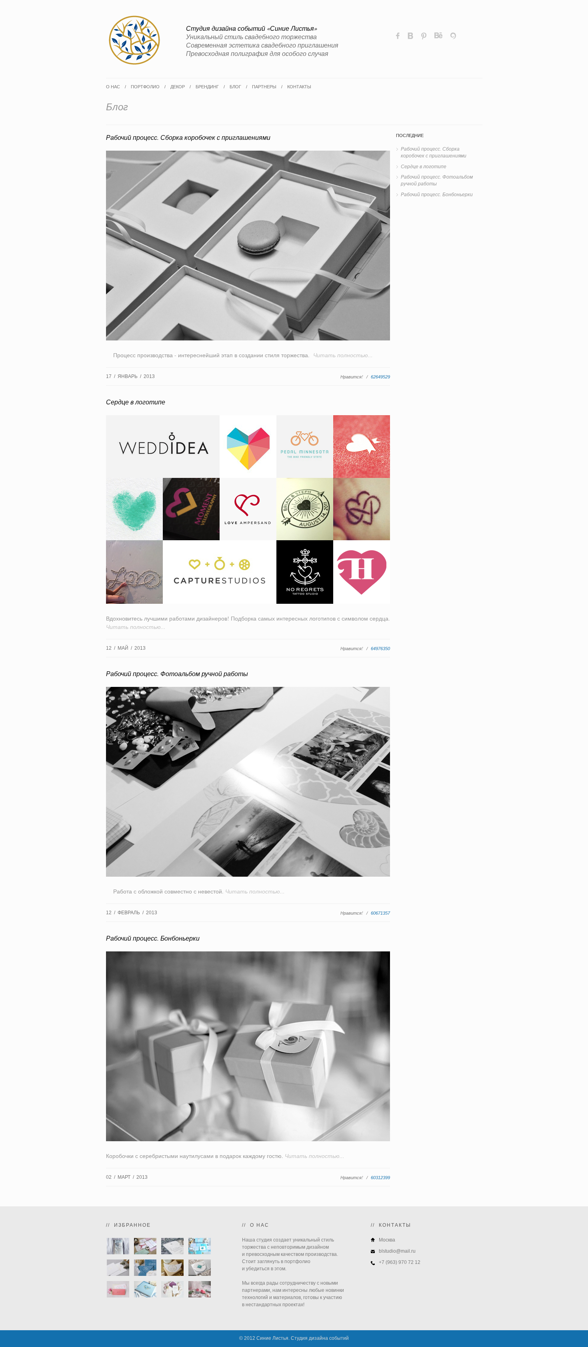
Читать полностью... (343, 355)
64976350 (380, 648)
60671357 (380, 913)
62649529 (380, 376)
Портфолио (145, 86)
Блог (235, 86)
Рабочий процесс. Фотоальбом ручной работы (177, 673)
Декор (177, 86)
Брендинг (207, 86)
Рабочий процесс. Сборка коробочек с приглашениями (188, 137)
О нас (113, 86)
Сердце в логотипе (135, 402)
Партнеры (264, 86)
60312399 (380, 1177)
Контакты (299, 86)
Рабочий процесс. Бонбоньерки (153, 938)
